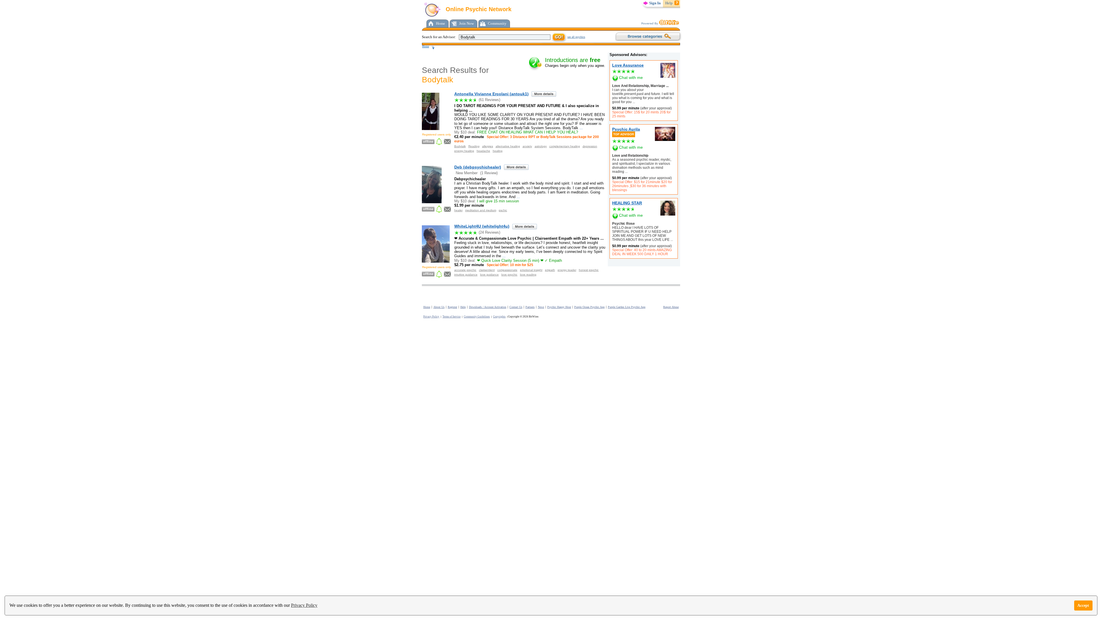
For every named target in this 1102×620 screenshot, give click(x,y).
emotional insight (531, 270)
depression (590, 146)
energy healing (464, 150)
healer (458, 210)
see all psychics (576, 36)
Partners (530, 307)
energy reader (567, 270)
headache (483, 150)
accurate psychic (465, 270)
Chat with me (631, 77)
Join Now (466, 23)
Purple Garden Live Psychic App (626, 307)
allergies (487, 146)
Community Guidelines (477, 316)
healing (498, 150)
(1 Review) (489, 173)
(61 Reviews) (489, 100)
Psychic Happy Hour (559, 307)
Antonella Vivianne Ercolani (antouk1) (491, 94)
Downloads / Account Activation (487, 307)
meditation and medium (480, 210)
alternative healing (508, 146)
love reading (528, 274)
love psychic (509, 274)
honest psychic (589, 270)
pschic (503, 210)
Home (440, 23)
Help (669, 3)
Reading (474, 146)
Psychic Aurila (626, 129)
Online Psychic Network (477, 9)
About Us (439, 307)
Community (497, 23)
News (541, 307)
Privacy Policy (304, 605)
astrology (541, 146)
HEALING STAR (627, 203)
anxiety (527, 146)
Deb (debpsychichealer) (477, 167)
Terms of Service (452, 316)
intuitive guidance (466, 274)
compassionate (507, 270)
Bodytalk (460, 146)
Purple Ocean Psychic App (589, 307)
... (633, 102)
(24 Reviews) (489, 232)
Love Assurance (628, 65)
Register (452, 307)
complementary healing (564, 146)
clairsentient (487, 270)
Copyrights (499, 316)
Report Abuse (671, 307)
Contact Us (515, 307)
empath (550, 270)
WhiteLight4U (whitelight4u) (481, 226)
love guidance (489, 274)
